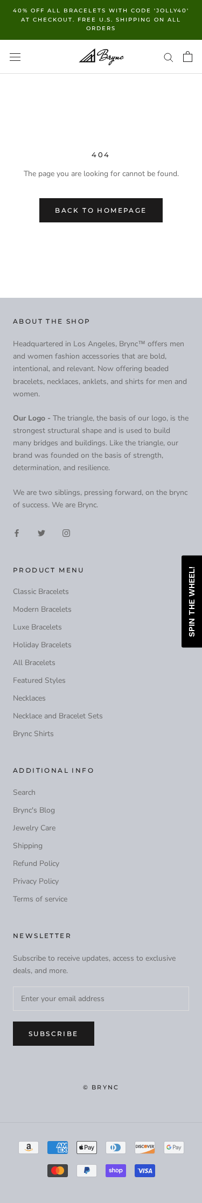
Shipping (28, 846)
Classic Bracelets (41, 591)
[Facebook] (16, 533)
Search (24, 792)
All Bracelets (34, 663)
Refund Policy (36, 863)
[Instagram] (66, 533)
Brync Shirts (33, 734)
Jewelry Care (34, 828)
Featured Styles (39, 680)
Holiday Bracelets (42, 645)
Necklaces (29, 698)
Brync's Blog (34, 810)
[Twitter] (41, 533)
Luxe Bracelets (37, 627)
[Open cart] (187, 56)
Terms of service (40, 899)
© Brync (101, 1087)
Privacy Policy (36, 881)
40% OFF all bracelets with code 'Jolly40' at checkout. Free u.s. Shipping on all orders (101, 19)
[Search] (168, 56)
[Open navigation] (15, 57)
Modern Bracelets (42, 609)
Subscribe (54, 1034)
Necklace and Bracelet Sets (58, 716)
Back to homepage (101, 210)
